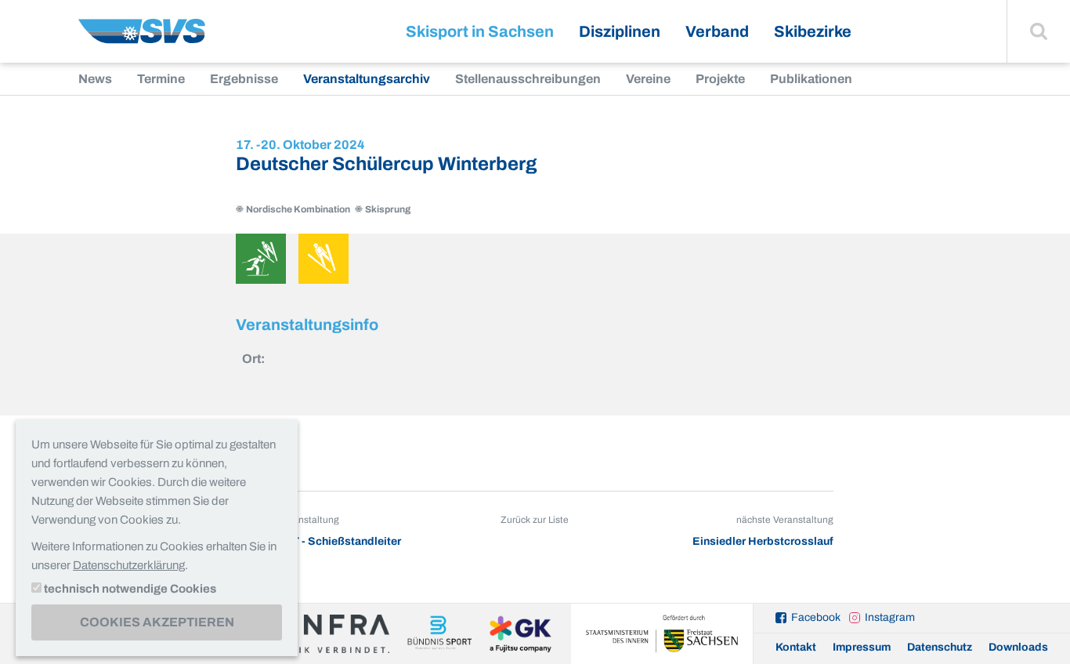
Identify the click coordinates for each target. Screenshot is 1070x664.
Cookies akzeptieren (157, 622)
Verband (717, 31)
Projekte (720, 78)
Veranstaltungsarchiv (366, 78)
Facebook (815, 617)
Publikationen (811, 78)
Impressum (862, 647)
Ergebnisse (244, 78)
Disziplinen (619, 31)
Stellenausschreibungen (528, 78)
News (95, 78)
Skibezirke (812, 31)
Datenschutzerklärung (129, 565)
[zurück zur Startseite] (141, 37)
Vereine (648, 78)
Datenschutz (939, 647)
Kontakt (795, 647)
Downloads (1018, 647)
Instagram (890, 617)
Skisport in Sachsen (480, 31)
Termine (161, 78)
